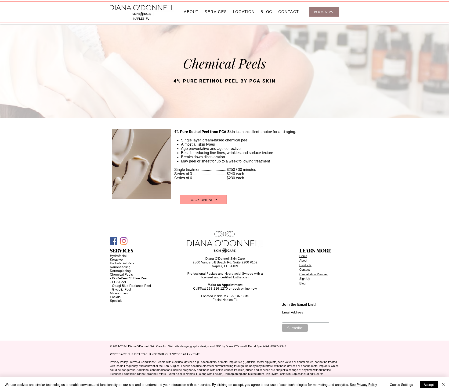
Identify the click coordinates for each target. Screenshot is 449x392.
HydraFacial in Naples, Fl (183, 374)
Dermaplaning (120, 271)
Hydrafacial (118, 256)
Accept (429, 384)
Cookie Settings (401, 384)
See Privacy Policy (363, 384)
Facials (115, 297)
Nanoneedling (120, 267)
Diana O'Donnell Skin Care (225, 258)
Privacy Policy (119, 362)
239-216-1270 (217, 288)
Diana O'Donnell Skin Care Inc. (148, 346)
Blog (302, 283)
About (303, 260)
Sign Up (304, 279)
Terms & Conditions (142, 362)
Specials (116, 300)
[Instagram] (123, 241)
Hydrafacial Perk (122, 263)
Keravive (116, 259)
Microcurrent (119, 293)
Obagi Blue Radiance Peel (131, 286)
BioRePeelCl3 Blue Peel (129, 278)
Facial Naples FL (225, 300)
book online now (245, 288)
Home (303, 256)
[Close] (443, 384)
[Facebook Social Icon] (113, 241)
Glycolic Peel (121, 289)
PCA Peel (119, 282)
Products (305, 265)
